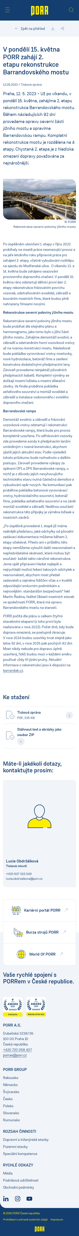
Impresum (57, 1219)
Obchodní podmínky (18, 1187)
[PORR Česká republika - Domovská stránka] (39, 10)
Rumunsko (11, 1120)
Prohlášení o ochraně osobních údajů (25, 1219)
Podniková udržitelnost (20, 1180)
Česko (8, 1099)
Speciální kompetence (20, 1154)
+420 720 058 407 (17, 1050)
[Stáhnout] (53, 29)
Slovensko (11, 1113)
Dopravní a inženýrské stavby (26, 1139)
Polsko (8, 1106)
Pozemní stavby (15, 1146)
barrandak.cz (13, 670)
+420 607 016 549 (19, 874)
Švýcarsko (11, 1092)
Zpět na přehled (32, 28)
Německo (10, 1085)
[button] (7, 10)
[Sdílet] (62, 29)
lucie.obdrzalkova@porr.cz (24, 879)
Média (8, 1173)
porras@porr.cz (15, 1055)
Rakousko (10, 1078)
